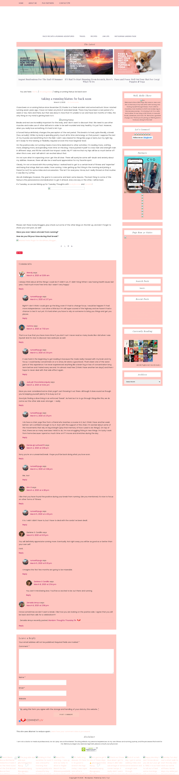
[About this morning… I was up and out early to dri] (63, 765)
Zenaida (88, 184)
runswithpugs (36, 296)
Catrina (30, 326)
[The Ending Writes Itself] (131, 354)
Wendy (30, 272)
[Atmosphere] (140, 347)
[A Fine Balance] (126, 354)
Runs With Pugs (89, 19)
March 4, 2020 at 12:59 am (38, 275)
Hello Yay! (106, 778)
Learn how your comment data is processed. (70, 731)
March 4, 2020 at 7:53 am (38, 329)
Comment (24, 646)
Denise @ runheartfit (36, 445)
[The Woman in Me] (131, 362)
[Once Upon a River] (150, 354)
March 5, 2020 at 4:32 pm (41, 514)
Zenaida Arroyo (33, 602)
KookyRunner (74, 184)
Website (22, 698)
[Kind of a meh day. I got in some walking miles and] (134, 765)
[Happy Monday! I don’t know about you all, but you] (152, 765)
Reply (21, 289)
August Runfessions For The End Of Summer (40, 79)
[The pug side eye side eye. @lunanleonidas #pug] (27, 765)
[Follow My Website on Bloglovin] (142, 139)
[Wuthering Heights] (155, 354)
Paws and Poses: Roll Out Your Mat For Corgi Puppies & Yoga (137, 80)
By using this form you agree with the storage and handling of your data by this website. (59, 709)
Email (22, 688)
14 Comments (73, 102)
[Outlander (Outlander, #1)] (126, 361)
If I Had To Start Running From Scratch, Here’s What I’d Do (89, 80)
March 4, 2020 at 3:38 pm (41, 469)
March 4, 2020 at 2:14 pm (41, 352)
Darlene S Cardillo (41, 581)
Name (22, 677)
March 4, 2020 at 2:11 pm (41, 416)
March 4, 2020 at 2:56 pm (38, 448)
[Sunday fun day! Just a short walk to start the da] (170, 765)
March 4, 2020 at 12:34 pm (38, 385)
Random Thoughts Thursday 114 (62, 620)
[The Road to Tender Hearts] (140, 361)
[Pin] (67, 246)
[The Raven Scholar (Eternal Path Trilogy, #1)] (145, 361)
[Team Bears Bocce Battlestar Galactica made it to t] (9, 765)
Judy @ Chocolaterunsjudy (38, 382)
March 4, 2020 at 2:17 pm (41, 299)
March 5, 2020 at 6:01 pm (37, 535)
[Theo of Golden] (126, 347)
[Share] (60, 246)
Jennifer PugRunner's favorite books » (149, 365)
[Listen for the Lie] (136, 361)
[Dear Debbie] (155, 347)
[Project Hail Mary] (150, 347)
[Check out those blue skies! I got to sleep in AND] (116, 765)
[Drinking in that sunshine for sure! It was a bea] (45, 765)
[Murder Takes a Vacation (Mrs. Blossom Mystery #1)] (150, 361)
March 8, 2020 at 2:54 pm (45, 584)
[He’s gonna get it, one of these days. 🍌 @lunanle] (98, 765)
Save (20, 253)
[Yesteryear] (140, 354)
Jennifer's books (142, 337)
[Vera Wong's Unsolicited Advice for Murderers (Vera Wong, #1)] (145, 354)
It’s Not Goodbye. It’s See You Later (142, 318)
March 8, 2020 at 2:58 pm (38, 605)
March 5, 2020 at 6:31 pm (41, 563)
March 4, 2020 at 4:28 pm (38, 490)
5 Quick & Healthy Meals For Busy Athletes (142, 322)
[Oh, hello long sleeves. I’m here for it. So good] (81, 765)
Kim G (29, 487)
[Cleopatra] (145, 347)
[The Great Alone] (136, 354)
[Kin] (136, 347)
